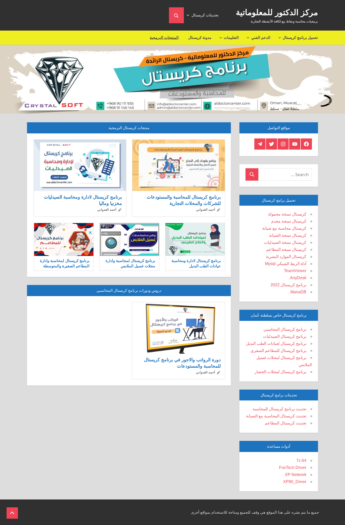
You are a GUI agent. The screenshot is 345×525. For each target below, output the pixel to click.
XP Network (295, 474)
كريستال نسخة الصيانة (287, 235)
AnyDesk (298, 278)
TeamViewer (295, 271)
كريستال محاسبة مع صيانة (284, 228)
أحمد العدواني (205, 209)
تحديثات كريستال (204, 15)
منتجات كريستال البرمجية (129, 128)
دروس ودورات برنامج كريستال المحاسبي (128, 290)
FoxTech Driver (292, 467)
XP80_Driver (294, 482)
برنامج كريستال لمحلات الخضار (280, 372)
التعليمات (231, 37)
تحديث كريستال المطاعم (285, 423)
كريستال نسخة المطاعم (286, 249)
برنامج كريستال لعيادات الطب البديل (276, 343)
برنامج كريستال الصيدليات (284, 336)
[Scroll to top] (12, 513)
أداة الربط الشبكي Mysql (285, 263)
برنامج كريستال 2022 (288, 285)
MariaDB (298, 292)
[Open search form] (176, 15)
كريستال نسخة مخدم (288, 221)
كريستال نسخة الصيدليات (285, 242)
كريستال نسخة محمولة (287, 214)
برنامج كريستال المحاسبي (284, 329)
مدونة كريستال (199, 37)
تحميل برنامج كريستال (300, 37)
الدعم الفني (260, 37)
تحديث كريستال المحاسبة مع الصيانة (276, 416)
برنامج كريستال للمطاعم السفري (278, 350)
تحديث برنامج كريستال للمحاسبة (279, 409)
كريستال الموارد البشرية (286, 256)
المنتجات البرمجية (164, 37)
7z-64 (301, 460)
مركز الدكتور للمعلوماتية (277, 12)
